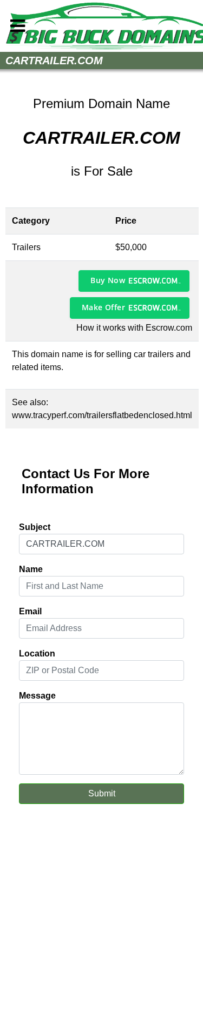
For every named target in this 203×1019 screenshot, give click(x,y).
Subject (34, 527)
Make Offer (103, 307)
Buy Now (107, 280)
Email (30, 611)
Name (31, 569)
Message (37, 695)
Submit (101, 793)
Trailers (26, 247)
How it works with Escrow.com (134, 327)
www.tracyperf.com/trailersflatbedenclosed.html (102, 415)
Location (37, 653)
